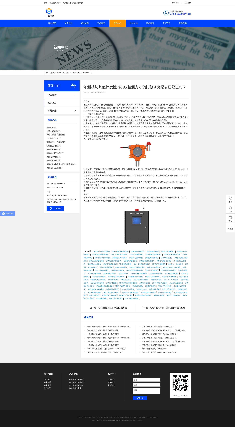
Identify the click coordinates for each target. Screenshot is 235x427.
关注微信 (187, 2)
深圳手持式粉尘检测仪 (102, 258)
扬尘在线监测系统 (53, 138)
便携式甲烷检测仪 (53, 149)
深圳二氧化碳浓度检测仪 (104, 286)
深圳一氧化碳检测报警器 (120, 251)
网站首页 (52, 23)
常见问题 (52, 110)
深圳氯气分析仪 (141, 289)
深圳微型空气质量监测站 (130, 292)
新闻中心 (117, 23)
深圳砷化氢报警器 (125, 264)
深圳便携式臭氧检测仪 (136, 267)
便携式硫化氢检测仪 (54, 168)
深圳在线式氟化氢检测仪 (143, 295)
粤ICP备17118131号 (133, 417)
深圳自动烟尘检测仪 (98, 277)
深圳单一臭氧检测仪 (136, 258)
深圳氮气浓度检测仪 (130, 261)
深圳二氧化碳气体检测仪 (119, 255)
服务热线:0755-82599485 (148, 417)
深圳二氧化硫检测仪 (131, 299)
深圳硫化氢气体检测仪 (109, 295)
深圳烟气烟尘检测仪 (176, 283)
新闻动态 (86, 72)
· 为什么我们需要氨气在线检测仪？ (154, 348)
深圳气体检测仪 (154, 289)
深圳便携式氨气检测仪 (122, 286)
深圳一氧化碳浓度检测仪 (142, 264)
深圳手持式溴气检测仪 (159, 283)
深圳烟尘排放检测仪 (125, 295)
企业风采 (47, 382)
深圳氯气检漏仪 (144, 283)
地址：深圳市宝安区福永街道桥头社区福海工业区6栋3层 (110, 420)
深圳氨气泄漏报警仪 (158, 264)
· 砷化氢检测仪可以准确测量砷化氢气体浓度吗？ (104, 352)
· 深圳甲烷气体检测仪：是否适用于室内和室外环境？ (105, 348)
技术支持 (134, 23)
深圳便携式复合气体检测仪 (116, 277)
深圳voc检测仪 (123, 273)
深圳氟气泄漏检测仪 (152, 258)
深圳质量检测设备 (153, 251)
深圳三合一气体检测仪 (171, 280)
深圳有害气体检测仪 (164, 286)
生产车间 (47, 388)
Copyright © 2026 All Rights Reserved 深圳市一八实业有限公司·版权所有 (102, 417)
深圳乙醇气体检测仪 (153, 267)
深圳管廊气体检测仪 (117, 270)
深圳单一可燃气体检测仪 (102, 251)
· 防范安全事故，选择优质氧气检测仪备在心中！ (159, 326)
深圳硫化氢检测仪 (128, 289)
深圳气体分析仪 (94, 295)
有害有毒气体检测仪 (77, 379)
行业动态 (52, 95)
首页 (68, 72)
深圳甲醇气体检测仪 (137, 251)
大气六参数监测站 (53, 131)
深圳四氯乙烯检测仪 (167, 251)
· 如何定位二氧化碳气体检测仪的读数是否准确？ (159, 352)
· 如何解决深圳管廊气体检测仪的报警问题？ (102, 330)
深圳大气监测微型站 (173, 295)
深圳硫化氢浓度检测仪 (96, 261)
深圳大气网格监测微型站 (139, 273)
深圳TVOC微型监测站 (152, 277)
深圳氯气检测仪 (150, 286)
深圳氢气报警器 (111, 283)
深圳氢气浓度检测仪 (110, 264)
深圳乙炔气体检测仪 (116, 299)
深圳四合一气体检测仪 (169, 277)
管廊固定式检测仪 (53, 146)
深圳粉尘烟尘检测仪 (113, 289)
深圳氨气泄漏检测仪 (156, 273)
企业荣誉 (47, 385)
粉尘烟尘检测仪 (75, 388)
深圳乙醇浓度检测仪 (152, 270)
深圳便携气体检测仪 (97, 283)
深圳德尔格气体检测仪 (113, 261)
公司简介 (47, 379)
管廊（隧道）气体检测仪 (56, 134)
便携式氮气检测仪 (53, 157)
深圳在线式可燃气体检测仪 (128, 283)
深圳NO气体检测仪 (109, 273)
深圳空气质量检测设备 (164, 261)
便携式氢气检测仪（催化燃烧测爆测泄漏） (62, 164)
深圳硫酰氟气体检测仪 (168, 270)
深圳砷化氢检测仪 (121, 267)
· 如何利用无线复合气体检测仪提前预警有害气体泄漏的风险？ (108, 326)
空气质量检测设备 (76, 385)
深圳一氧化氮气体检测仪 (100, 255)
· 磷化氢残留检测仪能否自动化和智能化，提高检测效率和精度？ (163, 330)
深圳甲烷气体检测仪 (136, 255)
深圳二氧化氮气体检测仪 (96, 289)
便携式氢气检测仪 (53, 160)
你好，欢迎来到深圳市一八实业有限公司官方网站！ (63, 3)
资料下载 (166, 23)
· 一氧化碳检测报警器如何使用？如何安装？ (102, 334)
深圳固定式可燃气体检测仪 (171, 267)
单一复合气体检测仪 (77, 382)
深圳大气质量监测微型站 (135, 270)
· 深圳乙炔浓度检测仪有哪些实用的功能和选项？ (159, 334)
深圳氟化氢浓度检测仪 (146, 261)
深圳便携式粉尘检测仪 (135, 277)
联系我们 (175, 2)
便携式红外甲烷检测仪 (55, 153)
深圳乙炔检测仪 (113, 280)
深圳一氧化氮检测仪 (94, 273)
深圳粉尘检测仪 (126, 280)
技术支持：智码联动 (136, 420)
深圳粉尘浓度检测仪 (171, 273)
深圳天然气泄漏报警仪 (141, 280)
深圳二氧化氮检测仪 (101, 270)
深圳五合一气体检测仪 (175, 264)
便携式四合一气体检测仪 (56, 142)
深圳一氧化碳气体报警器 (172, 255)
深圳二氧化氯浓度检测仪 (111, 292)
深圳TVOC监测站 (166, 258)
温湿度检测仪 (52, 127)
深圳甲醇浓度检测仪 (94, 292)
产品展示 (101, 23)
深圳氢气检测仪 (156, 280)
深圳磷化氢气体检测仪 (119, 258)
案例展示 (150, 23)
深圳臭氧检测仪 (101, 299)
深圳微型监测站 (137, 286)
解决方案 (85, 23)
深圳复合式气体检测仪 (148, 292)
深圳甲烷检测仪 (159, 295)
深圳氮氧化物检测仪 (94, 264)
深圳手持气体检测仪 (164, 292)
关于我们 (68, 23)
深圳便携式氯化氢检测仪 (153, 255)
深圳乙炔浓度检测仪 (106, 267)
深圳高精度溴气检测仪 (98, 280)
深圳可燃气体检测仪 (168, 289)
